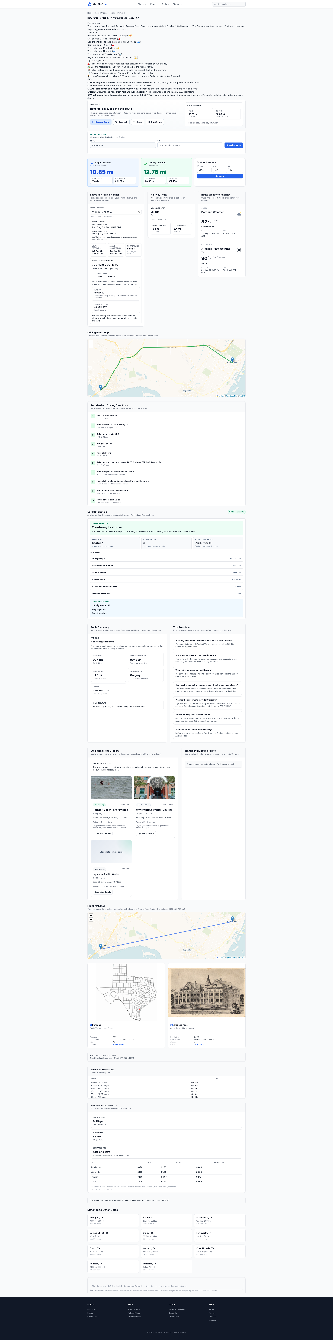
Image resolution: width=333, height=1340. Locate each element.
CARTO (242, 396)
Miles (230, 166)
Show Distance (234, 145)
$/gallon (200, 166)
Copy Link (122, 122)
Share (139, 122)
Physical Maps (134, 1309)
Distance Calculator (177, 1309)
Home (89, 13)
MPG (214, 166)
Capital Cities (92, 1317)
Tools (164, 4)
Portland (121, 13)
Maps (152, 4)
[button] (100, 387)
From (92, 141)
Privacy (212, 1317)
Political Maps (134, 1313)
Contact (212, 1320)
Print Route (156, 122)
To (158, 141)
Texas (112, 13)
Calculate (219, 176)
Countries (91, 1309)
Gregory (155, 212)
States (90, 1313)
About (211, 1309)
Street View (174, 1317)
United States (101, 13)
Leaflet (220, 396)
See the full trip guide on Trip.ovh (127, 1286)
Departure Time (97, 208)
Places (141, 4)
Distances (177, 4)
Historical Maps (134, 1317)
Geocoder (173, 1313)
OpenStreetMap (231, 396)
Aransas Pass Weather (215, 248)
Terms (211, 1313)
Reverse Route (102, 122)
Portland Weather (212, 212)
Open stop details (103, 833)
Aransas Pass (180, 1025)
